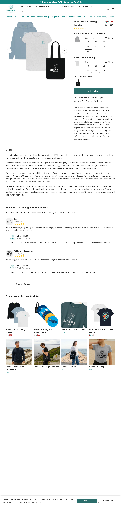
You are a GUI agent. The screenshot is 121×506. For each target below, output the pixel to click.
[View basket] (113, 9)
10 (96, 42)
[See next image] (64, 51)
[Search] (108, 9)
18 (104, 46)
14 (88, 46)
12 (104, 42)
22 (88, 51)
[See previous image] (9, 51)
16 (96, 46)
